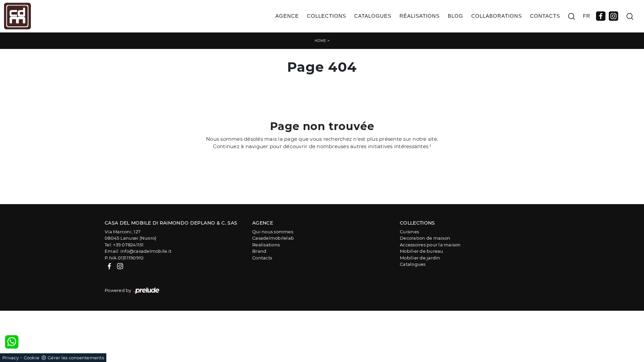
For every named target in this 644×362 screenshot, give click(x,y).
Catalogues (372, 16)
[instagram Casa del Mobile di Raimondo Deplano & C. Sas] (120, 265)
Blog (455, 16)
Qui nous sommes (272, 231)
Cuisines (409, 231)
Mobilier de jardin (420, 257)
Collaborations (496, 16)
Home (320, 41)
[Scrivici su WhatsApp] (11, 342)
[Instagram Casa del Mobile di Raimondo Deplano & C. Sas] (613, 16)
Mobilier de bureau (421, 251)
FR (586, 16)
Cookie (32, 357)
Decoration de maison (425, 238)
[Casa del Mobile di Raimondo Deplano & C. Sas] (17, 16)
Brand (259, 251)
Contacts (545, 16)
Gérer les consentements (76, 357)
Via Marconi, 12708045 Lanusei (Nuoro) (130, 235)
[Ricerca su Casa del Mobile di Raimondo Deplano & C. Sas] (571, 16)
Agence (287, 16)
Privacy (10, 357)
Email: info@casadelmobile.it (138, 251)
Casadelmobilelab (273, 238)
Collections (326, 16)
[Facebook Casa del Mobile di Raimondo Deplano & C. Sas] (600, 16)
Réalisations (419, 16)
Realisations (266, 244)
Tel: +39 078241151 (124, 244)
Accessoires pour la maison (430, 244)
